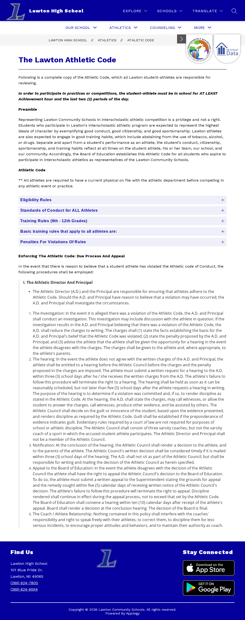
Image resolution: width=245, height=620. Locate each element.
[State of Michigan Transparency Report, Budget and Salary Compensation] (199, 48)
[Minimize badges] (181, 38)
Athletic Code (140, 40)
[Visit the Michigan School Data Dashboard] (227, 48)
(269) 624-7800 (24, 583)
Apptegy (132, 613)
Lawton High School (68, 40)
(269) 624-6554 (24, 589)
